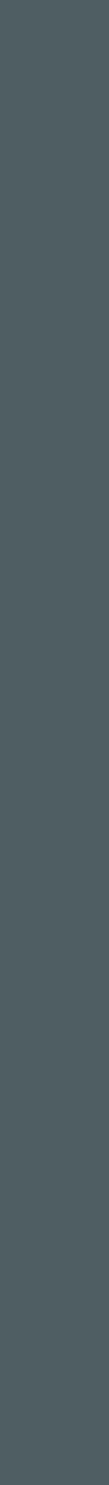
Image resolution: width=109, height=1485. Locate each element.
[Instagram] (13, 1208)
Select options (90, 776)
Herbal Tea (43, 428)
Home (50, 75)
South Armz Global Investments (58, 1427)
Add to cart (59, 408)
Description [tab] (21, 455)
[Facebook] (5, 1208)
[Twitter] (20, 1208)
